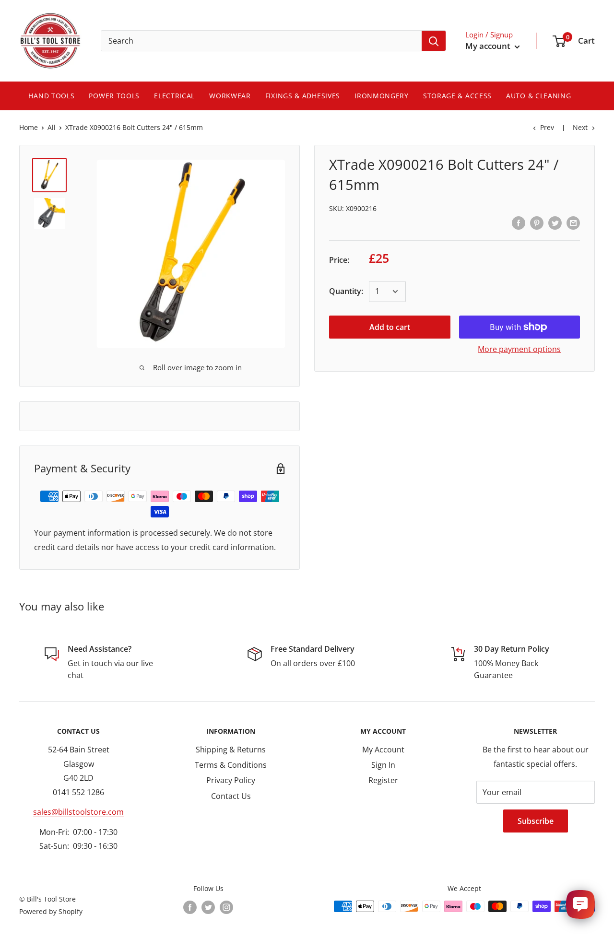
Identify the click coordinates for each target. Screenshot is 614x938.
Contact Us (231, 796)
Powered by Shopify (51, 911)
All (51, 127)
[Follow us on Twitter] (208, 907)
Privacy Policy (230, 780)
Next (580, 127)
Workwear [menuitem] (230, 95)
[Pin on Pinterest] (536, 223)
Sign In (383, 765)
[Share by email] (573, 223)
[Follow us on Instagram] (226, 907)
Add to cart (389, 327)
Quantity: (346, 291)
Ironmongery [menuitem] (381, 95)
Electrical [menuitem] (174, 95)
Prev (547, 127)
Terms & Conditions (231, 765)
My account (488, 45)
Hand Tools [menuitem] (51, 95)
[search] (261, 41)
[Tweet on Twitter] (555, 223)
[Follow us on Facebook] (190, 907)
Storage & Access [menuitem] (457, 95)
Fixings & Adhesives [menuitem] (302, 95)
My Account (383, 749)
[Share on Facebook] (518, 223)
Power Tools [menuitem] (114, 95)
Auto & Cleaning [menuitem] (538, 95)
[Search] (434, 41)
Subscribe (536, 821)
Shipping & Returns (231, 749)
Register (383, 780)
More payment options (519, 349)
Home (28, 127)
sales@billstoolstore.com (78, 812)
